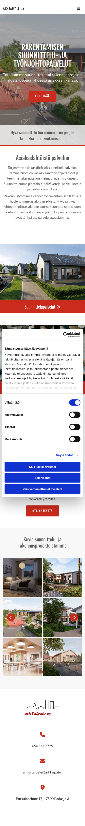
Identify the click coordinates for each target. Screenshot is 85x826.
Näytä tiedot (64, 455)
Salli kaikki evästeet (42, 466)
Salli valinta (42, 477)
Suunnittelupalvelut (43, 306)
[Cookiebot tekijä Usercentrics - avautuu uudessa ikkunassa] (63, 334)
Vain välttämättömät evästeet (42, 488)
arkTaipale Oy (14, 8)
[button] (42, 96)
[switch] (74, 414)
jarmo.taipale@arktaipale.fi (42, 772)
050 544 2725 (42, 746)
